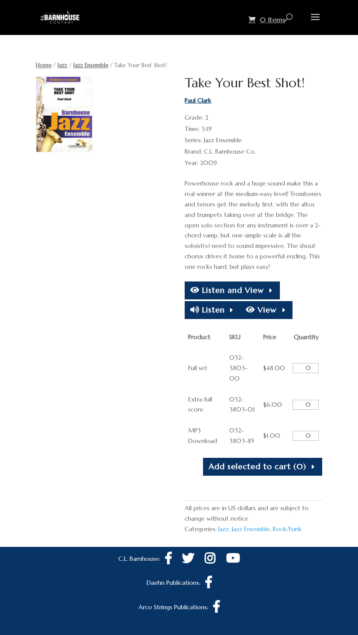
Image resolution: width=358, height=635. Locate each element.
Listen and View (232, 290)
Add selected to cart (257, 466)
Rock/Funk (287, 529)
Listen (212, 310)
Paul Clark (198, 100)
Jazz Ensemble (90, 65)
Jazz (62, 65)
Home (44, 65)
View (266, 310)
